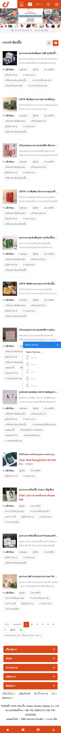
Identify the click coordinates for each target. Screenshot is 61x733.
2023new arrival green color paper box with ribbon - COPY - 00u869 (38, 454)
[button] (25, 24)
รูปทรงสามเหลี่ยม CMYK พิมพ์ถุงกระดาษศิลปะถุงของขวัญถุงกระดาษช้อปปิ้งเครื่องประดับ (38, 392)
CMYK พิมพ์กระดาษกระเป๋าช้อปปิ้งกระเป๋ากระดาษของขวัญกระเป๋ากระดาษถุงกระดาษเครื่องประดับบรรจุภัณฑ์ (38, 283)
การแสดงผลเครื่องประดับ (44, 424)
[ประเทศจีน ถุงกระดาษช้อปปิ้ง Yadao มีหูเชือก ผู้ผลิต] (10, 495)
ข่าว (54, 693)
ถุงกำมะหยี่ (10, 516)
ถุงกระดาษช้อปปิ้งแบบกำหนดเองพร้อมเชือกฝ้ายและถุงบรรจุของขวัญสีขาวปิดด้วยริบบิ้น (38, 535)
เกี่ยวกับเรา (8, 693)
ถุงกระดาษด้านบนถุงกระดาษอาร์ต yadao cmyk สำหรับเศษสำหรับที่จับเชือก (38, 576)
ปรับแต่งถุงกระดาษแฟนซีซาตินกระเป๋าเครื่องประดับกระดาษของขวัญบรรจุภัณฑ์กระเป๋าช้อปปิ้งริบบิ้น (38, 145)
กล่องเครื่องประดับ (13, 85)
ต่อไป (12, 630)
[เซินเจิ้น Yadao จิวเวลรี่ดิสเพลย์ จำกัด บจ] (6, 4)
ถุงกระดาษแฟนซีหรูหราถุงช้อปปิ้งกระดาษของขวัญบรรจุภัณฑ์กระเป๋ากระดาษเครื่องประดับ (38, 237)
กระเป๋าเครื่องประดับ (41, 80)
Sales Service (33, 352)
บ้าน (17, 30)
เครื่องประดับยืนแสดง (15, 121)
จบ (20, 630)
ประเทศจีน (49, 69)
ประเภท (25, 30)
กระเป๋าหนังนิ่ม (12, 522)
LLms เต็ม (52, 719)
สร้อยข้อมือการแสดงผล (31, 430)
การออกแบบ (29, 75)
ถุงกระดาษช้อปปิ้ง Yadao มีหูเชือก (36, 489)
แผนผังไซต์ (12, 719)
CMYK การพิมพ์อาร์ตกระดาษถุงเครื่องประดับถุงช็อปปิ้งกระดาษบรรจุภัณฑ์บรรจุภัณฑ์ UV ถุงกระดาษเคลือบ (38, 191)
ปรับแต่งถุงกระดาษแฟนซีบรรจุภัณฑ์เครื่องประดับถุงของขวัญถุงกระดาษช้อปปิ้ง (38, 329)
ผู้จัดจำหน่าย (11, 75)
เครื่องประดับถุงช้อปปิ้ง (15, 80)
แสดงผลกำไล (11, 373)
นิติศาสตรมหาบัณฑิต (32, 719)
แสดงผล (23, 69)
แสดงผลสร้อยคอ (32, 435)
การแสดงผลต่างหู (13, 378)
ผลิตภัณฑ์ (24, 693)
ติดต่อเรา (7, 697)
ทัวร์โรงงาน (41, 693)
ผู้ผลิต (35, 69)
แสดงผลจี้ (9, 367)
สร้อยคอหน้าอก (38, 121)
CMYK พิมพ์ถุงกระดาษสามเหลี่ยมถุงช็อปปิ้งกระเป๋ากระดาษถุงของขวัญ (38, 99)
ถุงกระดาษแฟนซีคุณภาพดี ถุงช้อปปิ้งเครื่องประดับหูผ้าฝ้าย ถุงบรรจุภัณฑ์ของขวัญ (38, 53)
